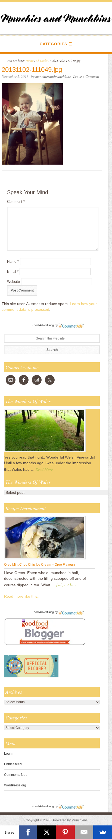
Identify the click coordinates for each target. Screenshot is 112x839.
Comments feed (15, 775)
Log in (8, 753)
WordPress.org (15, 785)
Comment (16, 202)
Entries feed (13, 764)
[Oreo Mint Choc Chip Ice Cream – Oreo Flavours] (45, 559)
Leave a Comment (86, 76)
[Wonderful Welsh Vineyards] (45, 452)
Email (12, 272)
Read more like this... (22, 596)
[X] (46, 832)
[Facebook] (28, 832)
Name (13, 262)
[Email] (84, 832)
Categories (53, 44)
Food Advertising (43, 325)
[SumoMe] (102, 832)
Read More (44, 469)
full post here (66, 584)
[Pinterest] (65, 832)
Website (13, 282)
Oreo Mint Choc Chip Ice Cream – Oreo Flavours (40, 564)
